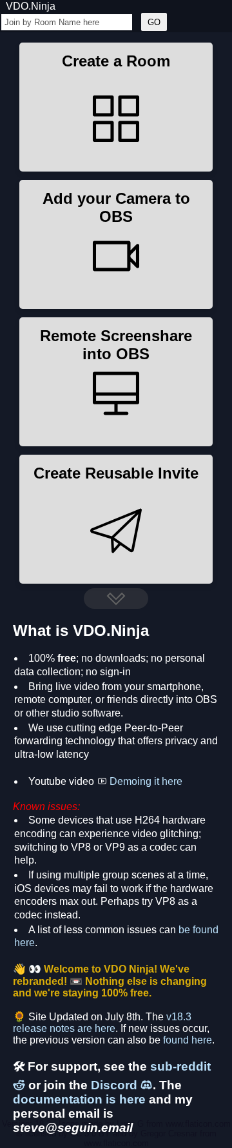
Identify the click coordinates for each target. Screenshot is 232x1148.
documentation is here (79, 1099)
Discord (115, 1085)
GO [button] (154, 22)
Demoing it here (146, 781)
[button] (116, 107)
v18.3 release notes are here (102, 1022)
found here (187, 1039)
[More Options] (116, 598)
